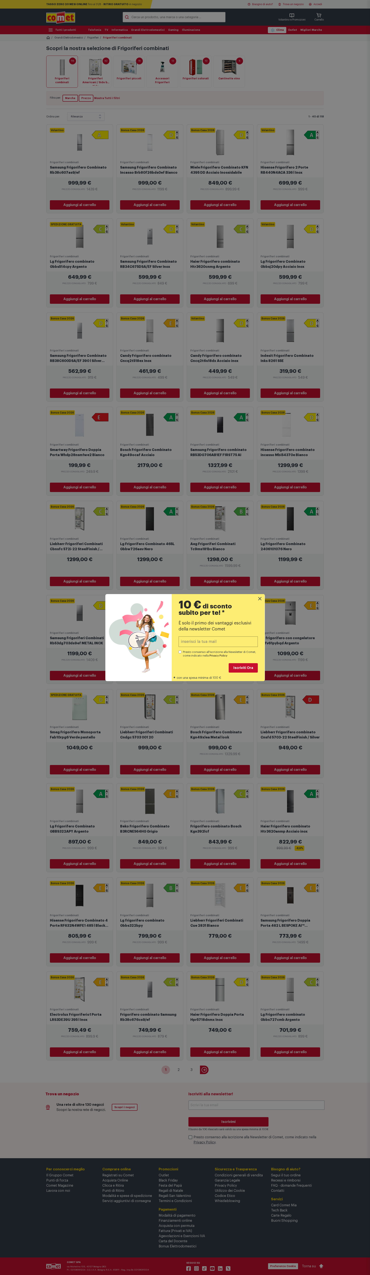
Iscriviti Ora (243, 668)
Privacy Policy (218, 655)
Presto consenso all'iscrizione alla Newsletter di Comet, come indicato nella (219, 654)
